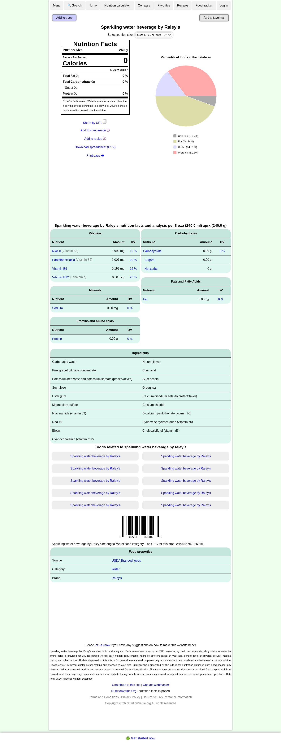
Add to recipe (93, 138)
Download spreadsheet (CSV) (95, 147)
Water (115, 569)
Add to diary (64, 17)
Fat (145, 299)
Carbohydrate (152, 251)
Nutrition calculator (117, 5)
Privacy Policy (130, 697)
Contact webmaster (156, 684)
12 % (133, 251)
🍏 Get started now (140, 738)
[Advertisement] (140, 194)
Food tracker (204, 5)
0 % (129, 308)
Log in (224, 5)
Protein (57, 338)
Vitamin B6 (59, 268)
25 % (133, 277)
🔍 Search (74, 5)
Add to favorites (214, 17)
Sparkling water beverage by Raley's (95, 456)
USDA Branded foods (126, 560)
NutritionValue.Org (123, 691)
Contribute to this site (126, 684)
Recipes (182, 5)
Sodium (57, 308)
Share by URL (93, 122)
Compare (144, 5)
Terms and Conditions (104, 697)
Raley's (117, 578)
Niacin (56, 251)
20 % (133, 260)
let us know (102, 645)
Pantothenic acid (63, 260)
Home (93, 5)
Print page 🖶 (95, 155)
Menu (57, 5)
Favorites (164, 5)
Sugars (149, 260)
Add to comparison (93, 130)
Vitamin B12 (60, 277)
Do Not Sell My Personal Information (167, 697)
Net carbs (151, 268)
